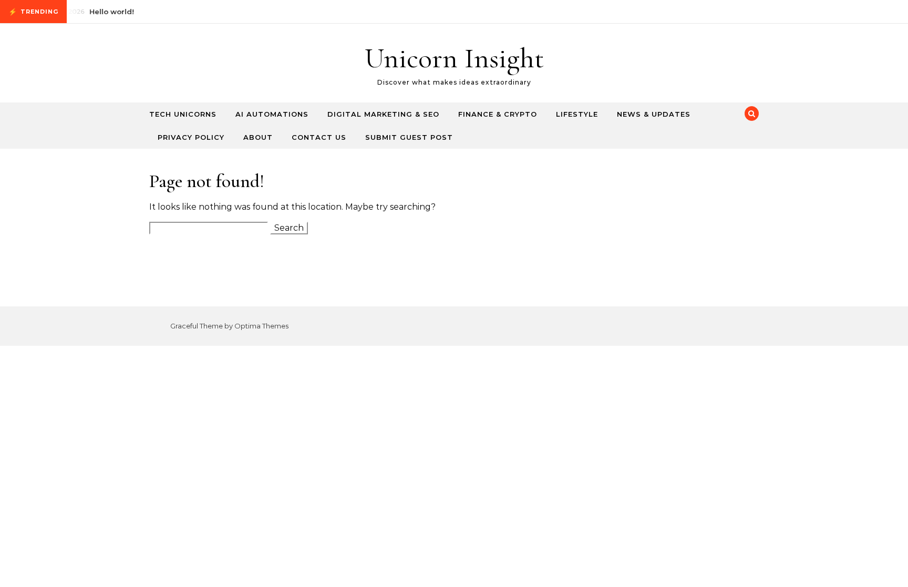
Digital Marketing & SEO (383, 114)
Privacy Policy (191, 137)
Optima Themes (261, 326)
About (258, 137)
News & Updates (653, 114)
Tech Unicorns (182, 114)
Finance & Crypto (497, 114)
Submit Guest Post (409, 137)
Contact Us (319, 137)
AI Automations (271, 114)
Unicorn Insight (454, 58)
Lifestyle (577, 114)
